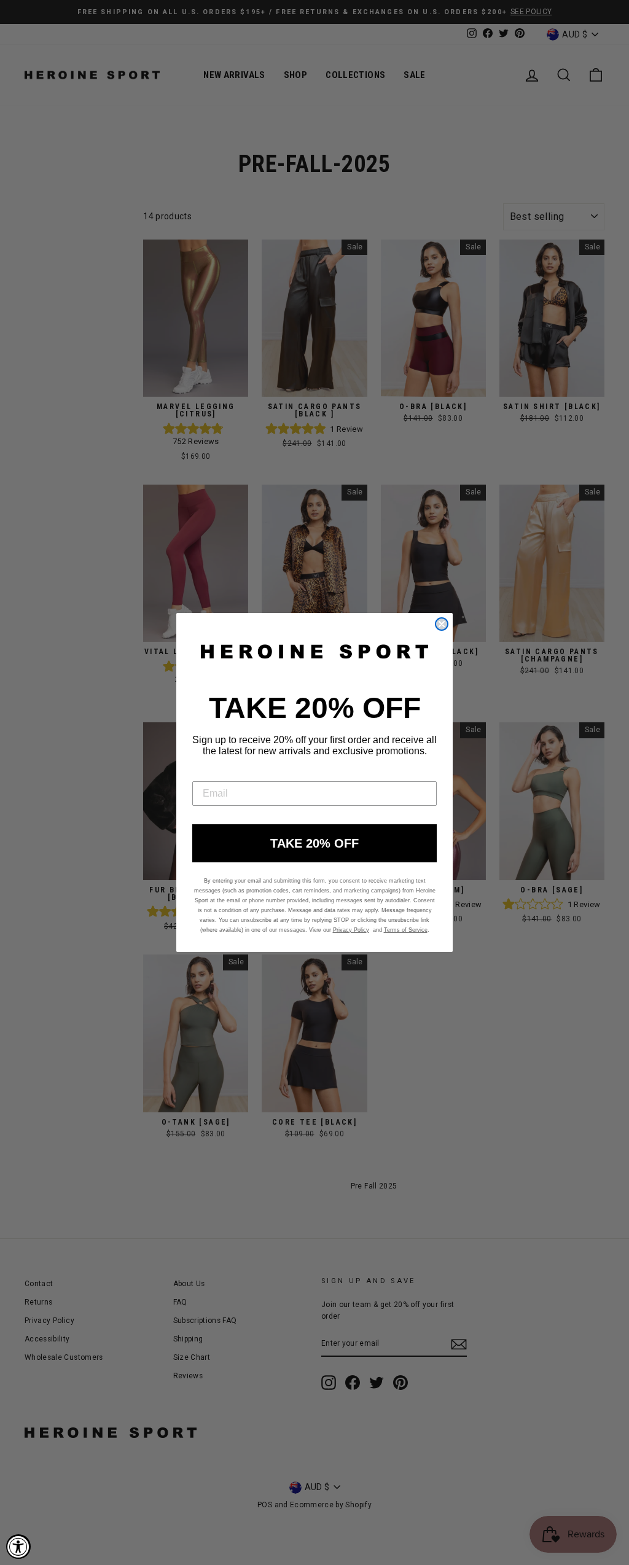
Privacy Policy (351, 930)
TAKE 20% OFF (314, 843)
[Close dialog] (442, 624)
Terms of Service (406, 930)
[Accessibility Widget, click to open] (18, 1546)
